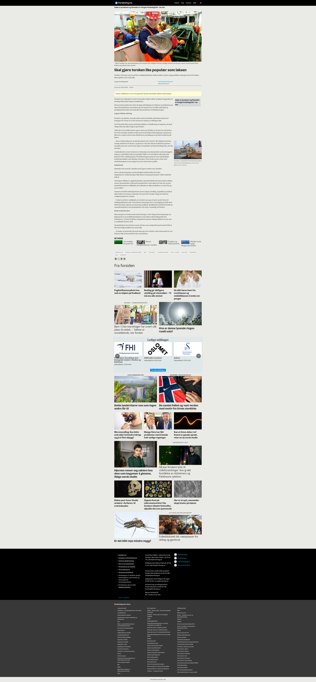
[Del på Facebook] (115, 259)
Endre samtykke (123, 597)
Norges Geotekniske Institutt (155, 645)
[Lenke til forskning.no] (142, 2)
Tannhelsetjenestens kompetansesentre (188, 642)
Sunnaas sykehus (181, 637)
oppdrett (152, 252)
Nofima (149, 638)
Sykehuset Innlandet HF (183, 639)
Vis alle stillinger (158, 370)
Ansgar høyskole (121, 608)
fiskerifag (193, 252)
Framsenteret (121, 630)
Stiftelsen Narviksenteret (183, 635)
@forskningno (182, 554)
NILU (118, 673)
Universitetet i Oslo (182, 656)
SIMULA (179, 619)
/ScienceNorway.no (184, 565)
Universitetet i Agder (182, 649)
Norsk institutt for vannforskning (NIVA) (158, 668)
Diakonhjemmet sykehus (124, 615)
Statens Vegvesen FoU (183, 632)
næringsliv (119, 252)
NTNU (149, 618)
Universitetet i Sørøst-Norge (184, 660)
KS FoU (119, 653)
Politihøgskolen (181, 608)
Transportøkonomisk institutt (185, 644)
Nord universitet (151, 641)
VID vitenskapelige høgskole (184, 669)
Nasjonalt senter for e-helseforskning (157, 629)
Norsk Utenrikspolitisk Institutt (155, 664)
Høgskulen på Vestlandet (124, 646)
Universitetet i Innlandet (183, 653)
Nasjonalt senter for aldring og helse (157, 627)
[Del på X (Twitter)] (118, 259)
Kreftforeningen (121, 656)
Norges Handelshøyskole (154, 648)
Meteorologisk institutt (123, 662)
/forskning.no (182, 558)
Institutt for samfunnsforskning (125, 651)
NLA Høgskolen (151, 608)
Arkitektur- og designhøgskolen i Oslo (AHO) (129, 610)
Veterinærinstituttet (182, 667)
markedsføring (163, 252)
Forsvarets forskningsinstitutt (125, 628)
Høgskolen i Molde (122, 639)
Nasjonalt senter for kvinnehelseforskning (158, 632)
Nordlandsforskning (152, 643)
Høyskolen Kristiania (123, 649)
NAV (118, 664)
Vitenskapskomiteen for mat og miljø (187, 672)
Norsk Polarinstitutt (152, 657)
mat (145, 252)
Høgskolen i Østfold (122, 642)
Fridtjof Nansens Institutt (124, 632)
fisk (116, 255)
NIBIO (119, 667)
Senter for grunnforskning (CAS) (186, 624)
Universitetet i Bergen (183, 651)
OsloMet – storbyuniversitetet (155, 671)
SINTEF (179, 621)
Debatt (177, 3)
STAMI (179, 630)
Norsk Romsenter (152, 661)
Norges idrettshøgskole (153, 654)
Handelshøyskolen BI (123, 635)
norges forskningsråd (133, 252)
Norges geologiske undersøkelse (156, 652)
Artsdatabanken (121, 612)
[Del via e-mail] (124, 259)
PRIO (178, 610)
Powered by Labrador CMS (158, 679)
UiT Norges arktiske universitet (185, 646)
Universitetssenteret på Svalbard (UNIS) (187, 663)
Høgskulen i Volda (122, 644)
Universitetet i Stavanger (183, 658)
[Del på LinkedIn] (121, 259)
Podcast (188, 3)
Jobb (194, 3)
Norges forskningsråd (153, 650)
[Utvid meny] (201, 3)
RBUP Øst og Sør (181, 612)
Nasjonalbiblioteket (152, 621)
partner (184, 252)
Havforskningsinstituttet (124, 637)
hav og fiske (175, 252)
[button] (117, 356)
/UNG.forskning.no (184, 561)
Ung (182, 3)
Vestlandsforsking (182, 665)
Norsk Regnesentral (152, 659)
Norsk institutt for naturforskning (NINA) (158, 666)
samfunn (123, 255)
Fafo (118, 621)
